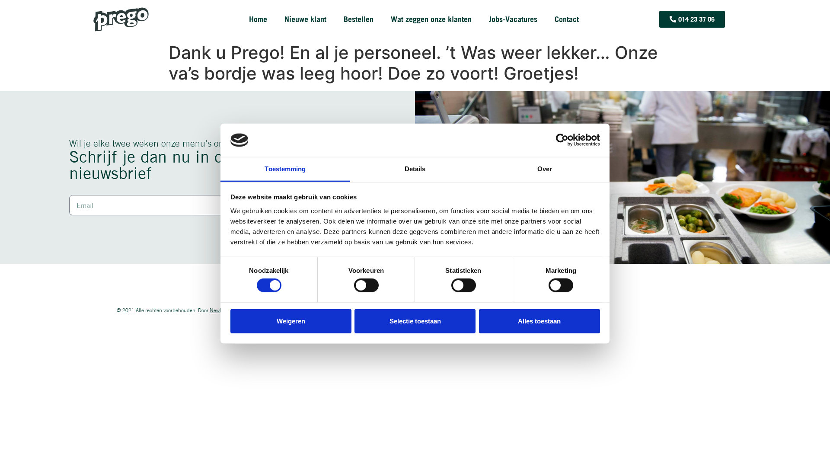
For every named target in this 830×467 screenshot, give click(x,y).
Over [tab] (544, 169)
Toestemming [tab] (285, 169)
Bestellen (359, 19)
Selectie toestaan (415, 320)
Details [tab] (415, 169)
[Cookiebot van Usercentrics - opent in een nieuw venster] (562, 140)
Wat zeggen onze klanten (431, 19)
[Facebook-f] (710, 310)
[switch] (366, 285)
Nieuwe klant (305, 19)
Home (258, 19)
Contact (567, 19)
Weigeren (291, 320)
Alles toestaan (539, 320)
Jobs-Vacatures (513, 19)
